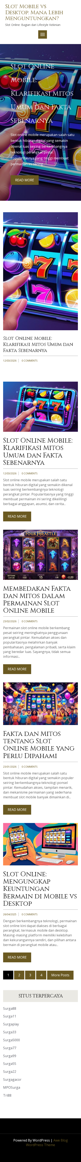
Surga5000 (11, 1040)
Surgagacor (12, 1079)
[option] (40, 122)
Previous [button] (5, 115)
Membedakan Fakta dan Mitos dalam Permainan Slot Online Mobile (40, 344)
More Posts (60, 975)
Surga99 (9, 1056)
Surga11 (9, 1016)
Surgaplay (11, 1024)
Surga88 (9, 1008)
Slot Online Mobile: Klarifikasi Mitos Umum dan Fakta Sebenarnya (38, 451)
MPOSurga (11, 1087)
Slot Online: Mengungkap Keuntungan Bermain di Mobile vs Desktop (40, 889)
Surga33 (9, 1032)
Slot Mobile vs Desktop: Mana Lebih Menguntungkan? (34, 12)
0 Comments (29, 360)
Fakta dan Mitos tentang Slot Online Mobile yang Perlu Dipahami (39, 745)
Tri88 (7, 1095)
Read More (24, 183)
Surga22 (9, 1071)
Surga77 (9, 1048)
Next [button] (75, 115)
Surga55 (9, 1063)
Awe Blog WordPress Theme (47, 1142)
